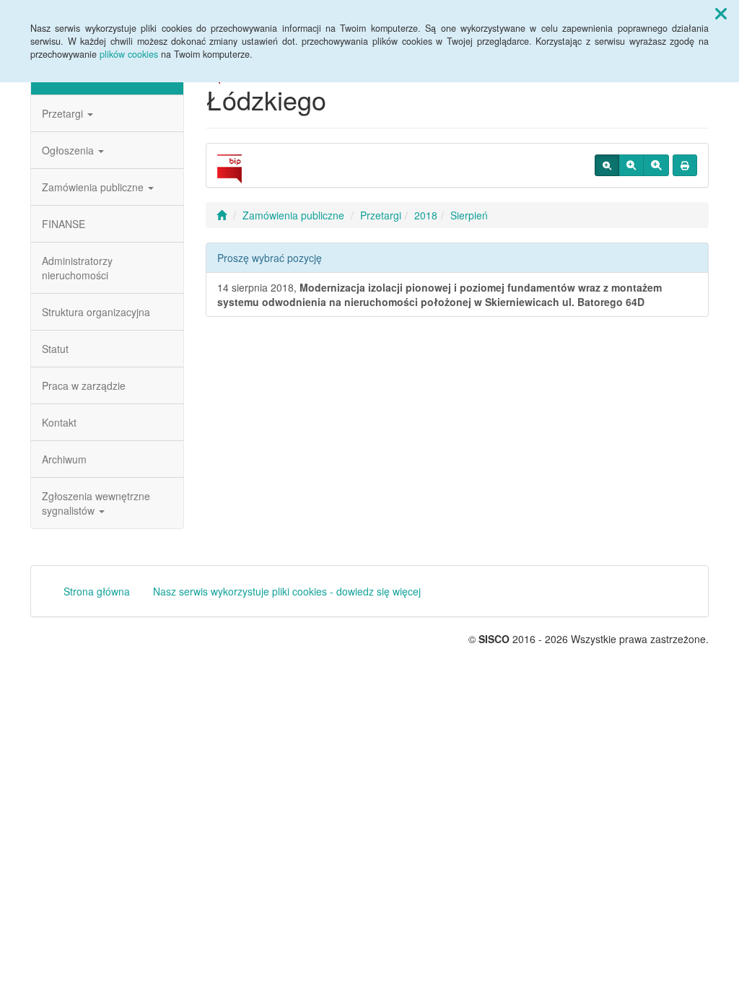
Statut (55, 348)
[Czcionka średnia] (631, 165)
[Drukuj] (685, 165)
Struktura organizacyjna (96, 312)
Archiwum (64, 459)
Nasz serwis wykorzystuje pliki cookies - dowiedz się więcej (287, 591)
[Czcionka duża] (656, 165)
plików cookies (129, 54)
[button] (721, 13)
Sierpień (469, 215)
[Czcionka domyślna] (607, 165)
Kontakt (59, 422)
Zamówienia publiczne (94, 187)
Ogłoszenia (69, 150)
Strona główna (97, 591)
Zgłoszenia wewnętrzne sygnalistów (96, 503)
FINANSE (63, 224)
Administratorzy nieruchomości (77, 267)
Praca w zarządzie (84, 385)
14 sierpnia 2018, (439, 294)
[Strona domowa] (222, 215)
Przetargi (64, 113)
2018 (425, 215)
